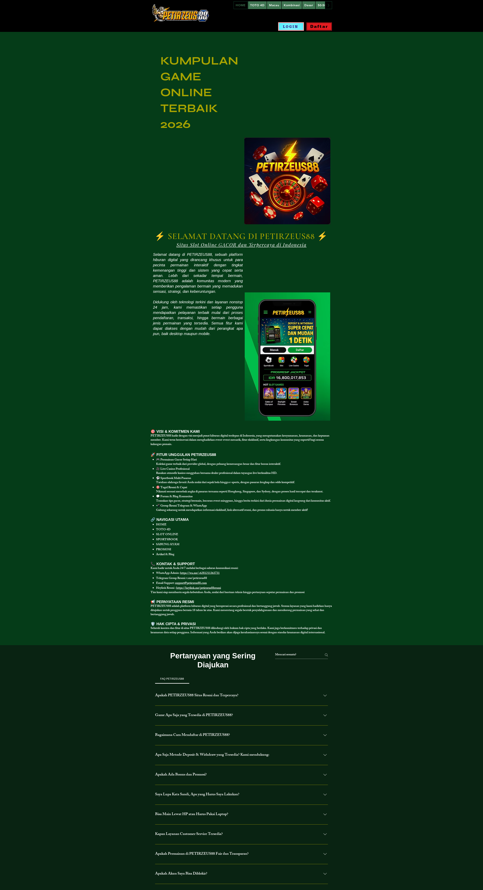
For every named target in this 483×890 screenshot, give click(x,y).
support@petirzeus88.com (191, 583)
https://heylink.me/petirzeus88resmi (198, 588)
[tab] (172, 679)
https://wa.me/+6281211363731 (200, 573)
